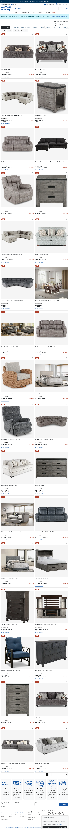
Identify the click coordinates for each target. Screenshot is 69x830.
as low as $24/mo (5, 123)
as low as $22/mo (39, 586)
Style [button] (54, 27)
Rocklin (21, 814)
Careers (30, 814)
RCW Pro (30, 812)
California (23, 813)
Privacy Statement (30, 827)
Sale (54, 12)
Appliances (24, 12)
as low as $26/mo (5, 354)
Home (6, 827)
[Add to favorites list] (32, 34)
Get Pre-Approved (50, 4)
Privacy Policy (59, 824)
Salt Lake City (6, 4)
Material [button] (48, 27)
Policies (25, 827)
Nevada (11, 813)
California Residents (37, 827)
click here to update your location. (59, 16)
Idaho (17, 813)
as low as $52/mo (39, 632)
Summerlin (11, 818)
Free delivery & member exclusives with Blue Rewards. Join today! (34, 1)
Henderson (11, 814)
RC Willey (3, 23)
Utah (2, 813)
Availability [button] (65, 27)
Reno (10, 816)
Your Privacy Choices (61, 827)
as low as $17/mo (5, 169)
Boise (16, 814)
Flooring (47, 12)
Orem (2, 818)
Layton (2, 816)
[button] (8, 1)
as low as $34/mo (5, 308)
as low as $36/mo (39, 308)
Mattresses (40, 12)
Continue (63, 804)
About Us (30, 819)
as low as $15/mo (39, 77)
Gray (3, 30)
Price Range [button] (35, 27)
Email (35, 802)
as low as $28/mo (39, 169)
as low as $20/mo (5, 77)
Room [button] (58, 27)
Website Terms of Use (19, 827)
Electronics (31, 12)
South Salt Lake (4, 819)
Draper (2, 814)
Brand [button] (42, 27)
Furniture (16, 12)
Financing (30, 816)
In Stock (11, 23)
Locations (4, 811)
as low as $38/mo (39, 539)
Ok (48, 827)
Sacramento (22, 816)
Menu (66, 4)
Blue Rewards (31, 817)
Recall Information (11, 827)
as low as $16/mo (39, 354)
